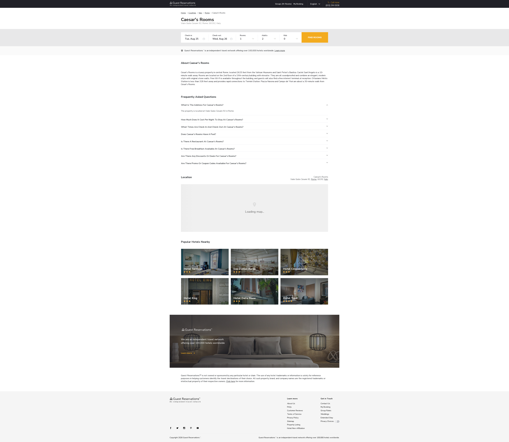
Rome (207, 13)
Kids (285, 35)
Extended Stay (327, 417)
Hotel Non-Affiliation (296, 428)
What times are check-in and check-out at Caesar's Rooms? (212, 127)
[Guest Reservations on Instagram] (184, 428)
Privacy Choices (327, 421)
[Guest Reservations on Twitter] (177, 428)
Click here (230, 381)
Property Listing (293, 424)
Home (183, 13)
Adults (264, 35)
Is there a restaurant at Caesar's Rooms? (202, 141)
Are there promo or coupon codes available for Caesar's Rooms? (213, 163)
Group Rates (326, 410)
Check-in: (188, 35)
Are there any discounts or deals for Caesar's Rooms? (208, 156)
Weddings (325, 414)
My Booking (298, 4)
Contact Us (325, 403)
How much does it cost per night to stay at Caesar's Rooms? (212, 119)
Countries (192, 13)
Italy (200, 13)
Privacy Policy (293, 417)
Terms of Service (294, 414)
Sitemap (290, 421)
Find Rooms (315, 37)
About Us (291, 403)
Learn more (280, 50)
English (313, 4)
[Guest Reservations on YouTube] (197, 428)
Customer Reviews (295, 410)
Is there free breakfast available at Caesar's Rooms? (208, 148)
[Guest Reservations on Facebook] (172, 428)
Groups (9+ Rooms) (283, 4)
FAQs (289, 407)
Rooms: (243, 35)
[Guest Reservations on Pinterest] (191, 428)
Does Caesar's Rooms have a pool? (198, 134)
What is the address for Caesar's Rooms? (202, 105)
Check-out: (216, 35)
